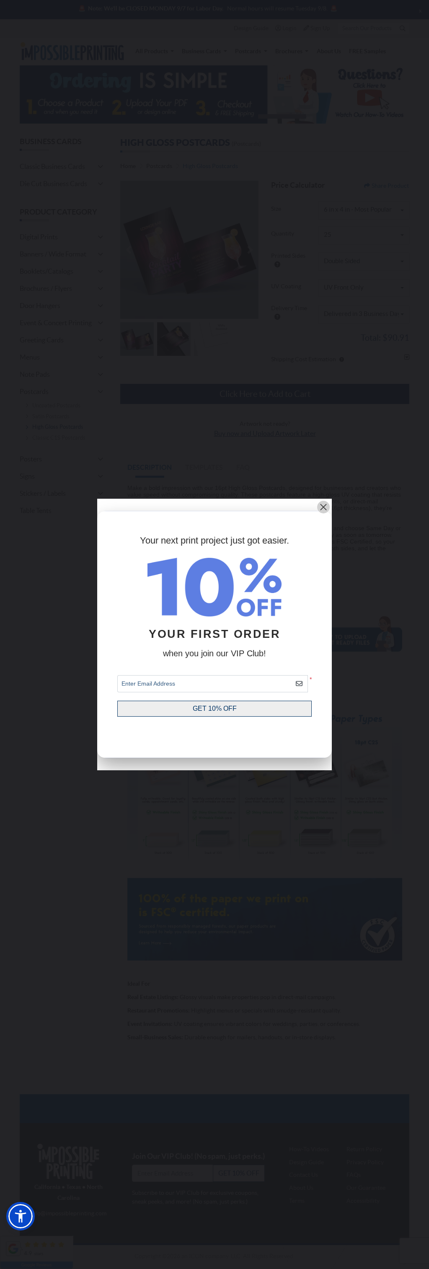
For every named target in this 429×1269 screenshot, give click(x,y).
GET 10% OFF (215, 708)
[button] (20, 1216)
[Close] (323, 507)
